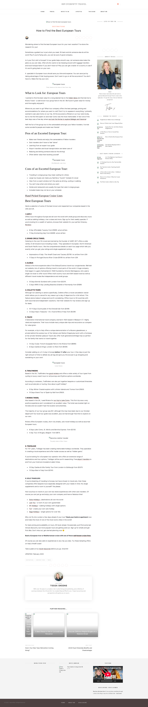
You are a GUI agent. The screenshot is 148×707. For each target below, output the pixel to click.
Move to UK (65, 11)
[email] (34, 4)
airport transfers (83, 459)
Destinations (58, 26)
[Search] (122, 4)
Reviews (28, 225)
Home (43, 11)
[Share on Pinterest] (83, 37)
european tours (40, 559)
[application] (108, 674)
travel (49, 559)
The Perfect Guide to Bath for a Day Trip (109, 182)
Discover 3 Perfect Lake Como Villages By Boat (111, 123)
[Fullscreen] (120, 681)
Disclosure (82, 702)
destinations (29, 559)
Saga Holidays (34, 512)
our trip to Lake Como (62, 400)
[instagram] (25, 4)
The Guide (91, 11)
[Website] (53, 596)
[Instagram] (55, 596)
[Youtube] (61, 596)
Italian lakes (73, 98)
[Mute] (118, 681)
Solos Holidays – (35, 500)
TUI (30, 509)
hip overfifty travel (74, 4)
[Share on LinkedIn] (87, 37)
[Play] (95, 681)
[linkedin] (32, 4)
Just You (32, 503)
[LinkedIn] (116, 50)
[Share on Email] (90, 37)
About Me (104, 11)
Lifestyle (79, 11)
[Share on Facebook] (77, 37)
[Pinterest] (58, 596)
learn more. (119, 693)
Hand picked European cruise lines (44, 195)
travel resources (45, 549)
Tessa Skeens (58, 585)
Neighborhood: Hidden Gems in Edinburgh (110, 119)
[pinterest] (27, 4)
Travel (52, 11)
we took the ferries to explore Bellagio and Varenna (67, 119)
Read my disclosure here (99, 691)
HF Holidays (33, 506)
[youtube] (30, 4)
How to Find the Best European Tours (114, 136)
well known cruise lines (82, 536)
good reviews (54, 373)
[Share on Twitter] (80, 37)
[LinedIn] (63, 596)
